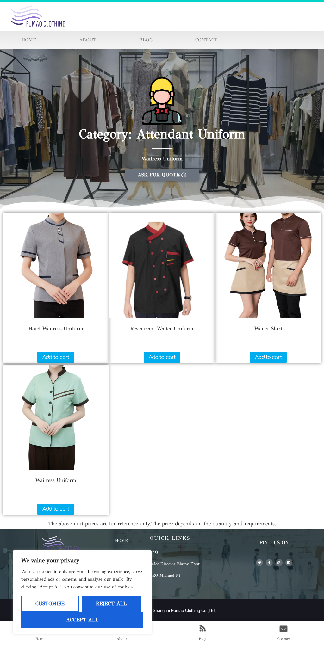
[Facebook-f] (269, 562)
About (87, 40)
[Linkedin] (288, 562)
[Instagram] (279, 562)
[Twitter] (259, 562)
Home (29, 40)
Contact (206, 40)
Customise (50, 604)
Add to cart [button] (55, 357)
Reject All (111, 604)
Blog (146, 40)
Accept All (82, 620)
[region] (82, 592)
